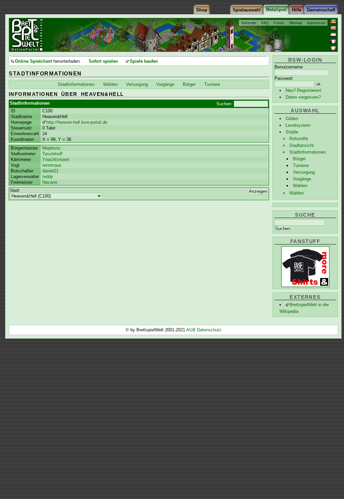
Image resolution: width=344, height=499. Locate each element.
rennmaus (51, 165)
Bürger (299, 158)
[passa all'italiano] (333, 48)
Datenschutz (209, 329)
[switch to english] (333, 28)
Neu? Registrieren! (303, 90)
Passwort (283, 78)
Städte (292, 131)
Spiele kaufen (144, 61)
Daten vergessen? (303, 97)
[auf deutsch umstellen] (333, 21)
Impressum (316, 23)
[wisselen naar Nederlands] (333, 35)
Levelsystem (298, 125)
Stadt (14, 190)
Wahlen (300, 185)
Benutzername (288, 66)
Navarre (49, 182)
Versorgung (304, 172)
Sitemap (295, 23)
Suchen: (224, 103)
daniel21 (50, 170)
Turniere (301, 165)
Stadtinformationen (307, 152)
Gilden (292, 118)
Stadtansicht (301, 145)
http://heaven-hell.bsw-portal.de (76, 122)
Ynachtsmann (55, 159)
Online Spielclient (33, 61)
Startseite (248, 23)
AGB (191, 329)
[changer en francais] (333, 41)
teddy (47, 176)
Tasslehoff (52, 153)
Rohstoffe (298, 138)
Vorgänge (302, 178)
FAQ (265, 23)
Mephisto (51, 148)
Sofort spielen (103, 61)
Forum (278, 23)
